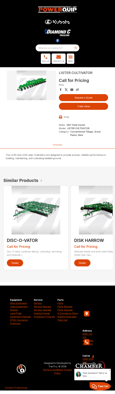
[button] (45, 59)
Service (38, 303)
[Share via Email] (71, 89)
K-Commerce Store (68, 313)
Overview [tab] (57, 145)
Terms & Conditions (53, 369)
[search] (76, 48)
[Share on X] (66, 89)
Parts (60, 303)
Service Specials (42, 310)
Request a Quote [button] (83, 97)
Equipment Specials (20, 316)
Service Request (42, 306)
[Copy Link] (77, 89)
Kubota (14, 310)
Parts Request (65, 306)
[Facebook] (93, 357)
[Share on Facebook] (60, 89)
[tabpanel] (31, 86)
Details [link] (15, 262)
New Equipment (18, 303)
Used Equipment (18, 306)
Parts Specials (65, 310)
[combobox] (57, 48)
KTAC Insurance (19, 320)
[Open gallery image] (31, 85)
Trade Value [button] (83, 106)
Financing (15, 323)
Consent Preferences (16, 387)
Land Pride (15, 313)
